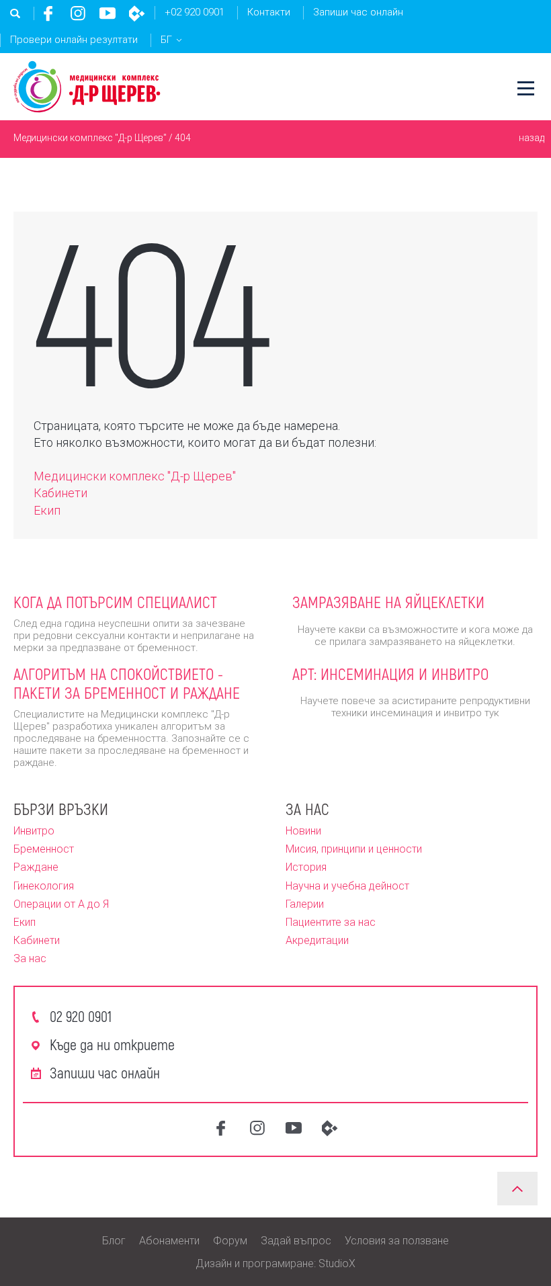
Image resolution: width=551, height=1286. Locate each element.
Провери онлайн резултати (74, 40)
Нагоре (517, 1188)
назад (531, 137)
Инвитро (33, 830)
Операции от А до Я (61, 904)
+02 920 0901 (194, 12)
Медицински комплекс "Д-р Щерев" (90, 137)
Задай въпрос (296, 1240)
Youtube (107, 13)
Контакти (268, 12)
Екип (47, 510)
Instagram (78, 13)
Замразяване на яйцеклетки (388, 601)
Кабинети (60, 493)
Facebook (48, 13)
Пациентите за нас (331, 922)
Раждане (35, 867)
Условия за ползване (397, 1240)
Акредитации (317, 940)
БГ (166, 40)
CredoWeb (137, 13)
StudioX (337, 1263)
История (306, 867)
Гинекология (43, 886)
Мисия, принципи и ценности (354, 849)
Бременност (43, 849)
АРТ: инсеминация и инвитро (390, 673)
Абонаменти (169, 1240)
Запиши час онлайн (358, 12)
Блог (114, 1240)
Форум (230, 1240)
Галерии (305, 904)
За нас (29, 958)
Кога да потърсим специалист (115, 601)
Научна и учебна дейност (347, 886)
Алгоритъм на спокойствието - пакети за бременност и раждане (126, 683)
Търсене (15, 13)
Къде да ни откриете (112, 1044)
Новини (303, 830)
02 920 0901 (81, 1016)
